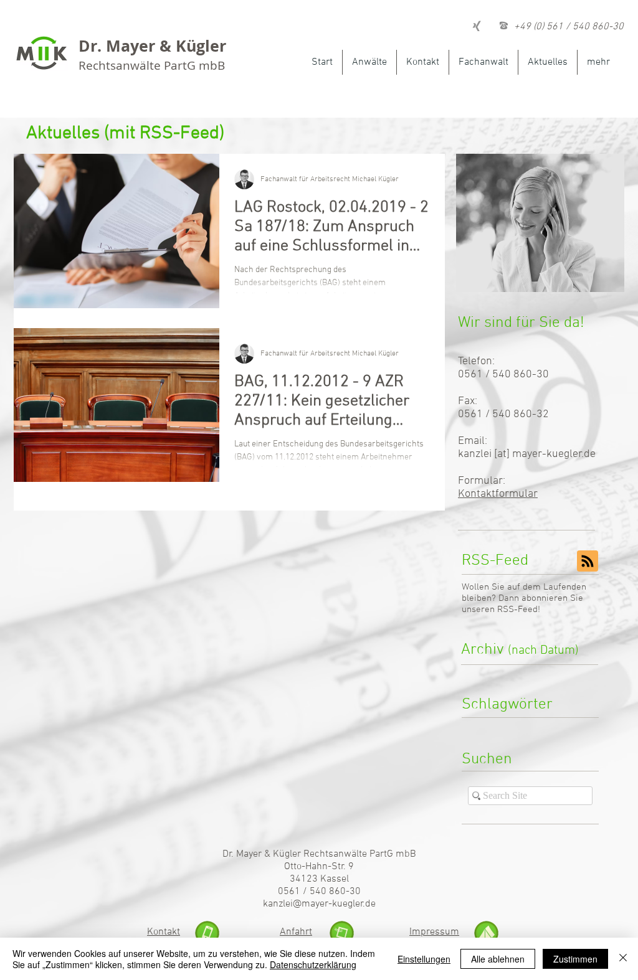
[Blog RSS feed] (587, 561)
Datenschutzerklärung (313, 964)
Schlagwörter (507, 704)
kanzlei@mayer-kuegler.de (319, 904)
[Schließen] (623, 959)
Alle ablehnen (498, 959)
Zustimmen (575, 959)
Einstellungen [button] (424, 959)
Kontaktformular (498, 494)
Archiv (520, 650)
